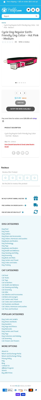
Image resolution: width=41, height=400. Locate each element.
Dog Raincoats (7, 329)
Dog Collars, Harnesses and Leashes (14, 239)
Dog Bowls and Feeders (10, 241)
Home (4, 23)
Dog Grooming (7, 255)
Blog (3, 363)
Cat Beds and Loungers (10, 297)
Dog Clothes (6, 234)
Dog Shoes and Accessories (11, 236)
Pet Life (17, 386)
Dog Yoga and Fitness (9, 327)
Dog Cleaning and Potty (10, 253)
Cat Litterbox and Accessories (12, 295)
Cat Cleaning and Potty (10, 287)
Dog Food (5, 229)
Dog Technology (7, 243)
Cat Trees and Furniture (10, 309)
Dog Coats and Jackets (10, 319)
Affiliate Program (8, 368)
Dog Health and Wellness (10, 251)
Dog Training (6, 265)
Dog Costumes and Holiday (11, 336)
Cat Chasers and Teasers (10, 341)
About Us (5, 351)
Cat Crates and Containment (12, 302)
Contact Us (6, 366)
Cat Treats (5, 278)
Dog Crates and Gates (9, 263)
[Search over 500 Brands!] (36, 16)
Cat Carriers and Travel (10, 299)
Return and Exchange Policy (11, 356)
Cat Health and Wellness (10, 285)
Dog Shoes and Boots (9, 322)
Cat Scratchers (7, 283)
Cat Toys (5, 280)
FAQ (3, 361)
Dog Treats (5, 231)
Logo (12, 10)
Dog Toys (5, 246)
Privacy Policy (7, 358)
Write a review (24, 42)
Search (4, 370)
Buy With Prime (7, 373)
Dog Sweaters (7, 324)
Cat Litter (5, 292)
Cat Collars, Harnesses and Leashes (14, 307)
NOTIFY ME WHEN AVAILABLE (20, 109)
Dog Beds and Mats (8, 258)
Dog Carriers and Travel (10, 260)
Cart (28, 10)
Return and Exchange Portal (11, 354)
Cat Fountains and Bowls (10, 304)
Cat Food (5, 275)
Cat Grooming (7, 290)
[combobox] (20, 16)
